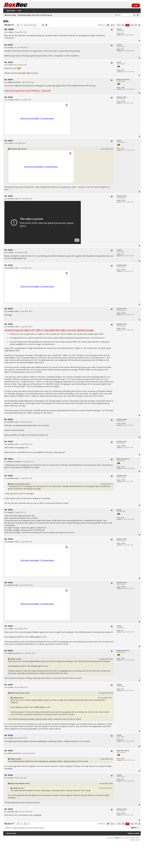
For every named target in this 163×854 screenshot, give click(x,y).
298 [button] (123, 25)
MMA (5, 21)
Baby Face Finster (123, 79)
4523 (122, 517)
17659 (123, 87)
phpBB (116, 838)
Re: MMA (9, 29)
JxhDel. (119, 29)
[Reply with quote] (111, 29)
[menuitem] (18, 10)
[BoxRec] (22, 5)
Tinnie (119, 62)
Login (135, 5)
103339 (123, 101)
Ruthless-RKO (122, 97)
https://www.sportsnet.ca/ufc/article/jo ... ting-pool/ (27, 90)
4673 (122, 70)
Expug (119, 509)
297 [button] (119, 25)
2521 (122, 33)
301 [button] (136, 25)
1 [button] (114, 25)
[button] (108, 25)
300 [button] (131, 25)
